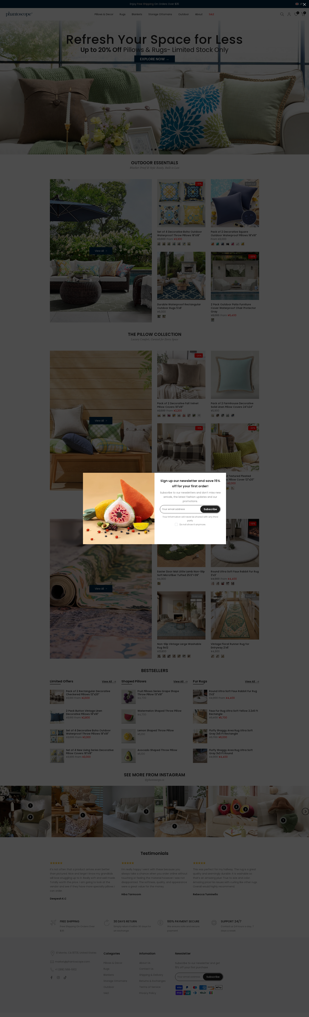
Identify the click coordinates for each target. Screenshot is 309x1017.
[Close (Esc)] (304, 4)
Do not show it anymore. (193, 524)
